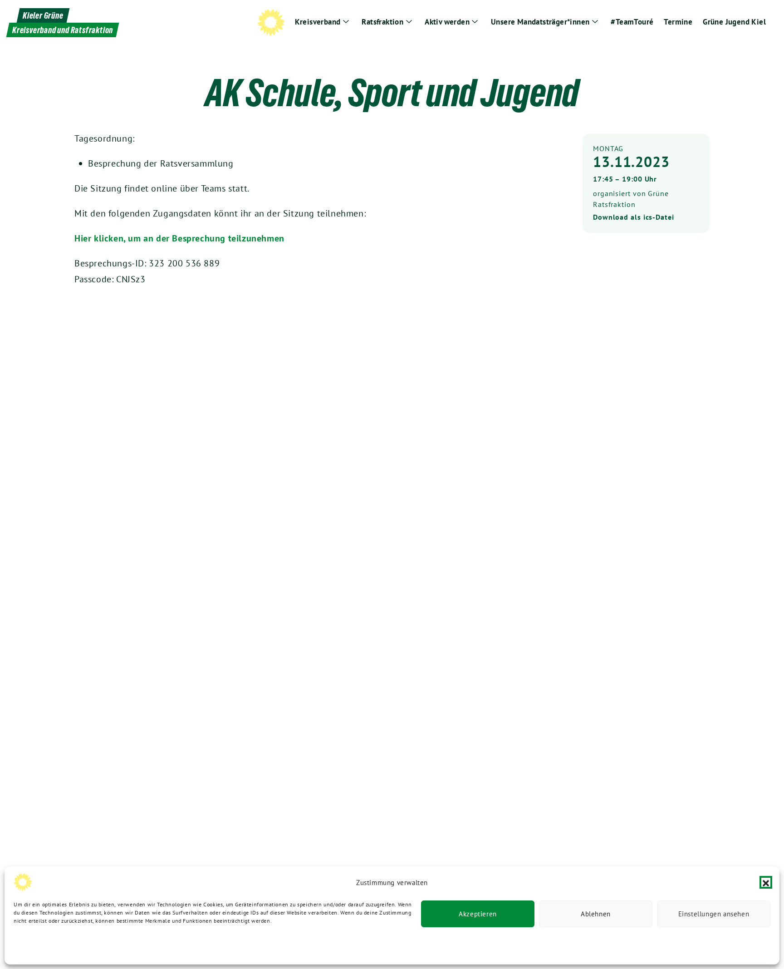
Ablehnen (596, 914)
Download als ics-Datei (633, 216)
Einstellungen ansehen (714, 914)
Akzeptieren (478, 914)
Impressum (148, 945)
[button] (765, 882)
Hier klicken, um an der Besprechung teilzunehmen (179, 238)
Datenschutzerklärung (42, 945)
